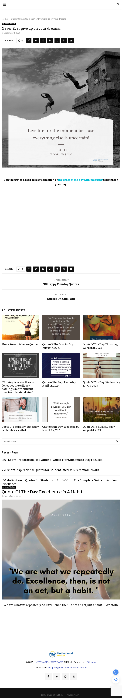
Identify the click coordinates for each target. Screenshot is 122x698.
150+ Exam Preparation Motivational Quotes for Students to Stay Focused (52, 460)
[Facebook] (48, 676)
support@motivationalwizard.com (67, 667)
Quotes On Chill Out (61, 299)
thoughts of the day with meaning (80, 179)
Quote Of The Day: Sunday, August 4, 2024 (99, 428)
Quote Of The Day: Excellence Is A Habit (42, 491)
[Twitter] (56, 676)
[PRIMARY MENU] (4, 4)
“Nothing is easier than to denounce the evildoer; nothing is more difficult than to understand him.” (18, 387)
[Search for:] (61, 441)
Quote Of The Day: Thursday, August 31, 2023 (100, 346)
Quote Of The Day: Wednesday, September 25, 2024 (20, 428)
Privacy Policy (73, 695)
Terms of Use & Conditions (52, 695)
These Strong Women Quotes (20, 344)
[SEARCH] (117, 441)
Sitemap (91, 662)
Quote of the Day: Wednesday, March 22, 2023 (60, 428)
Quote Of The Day (8, 24)
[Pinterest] (73, 676)
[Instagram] (65, 676)
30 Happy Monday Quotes (61, 284)
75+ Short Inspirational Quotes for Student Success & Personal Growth (50, 470)
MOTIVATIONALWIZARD (49, 662)
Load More (61, 629)
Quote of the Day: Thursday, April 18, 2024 (59, 384)
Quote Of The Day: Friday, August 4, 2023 (57, 346)
